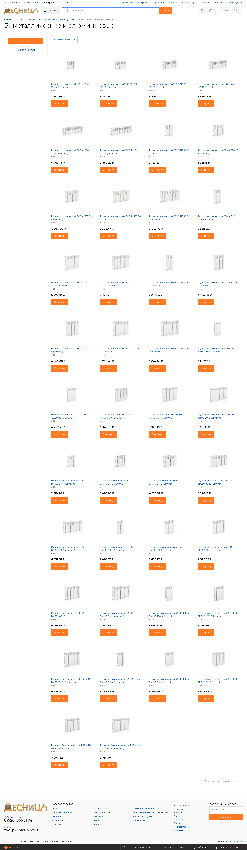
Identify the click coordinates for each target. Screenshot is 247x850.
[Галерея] (236, 39)
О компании (125, 2)
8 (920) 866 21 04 (18, 820)
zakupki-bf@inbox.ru (21, 830)
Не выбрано (14, 2)
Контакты (220, 2)
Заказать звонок (31, 2)
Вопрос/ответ (236, 2)
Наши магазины (203, 2)
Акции (160, 2)
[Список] (241, 39)
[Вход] (202, 11)
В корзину (59, 103)
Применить (25, 41)
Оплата (184, 2)
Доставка (172, 2)
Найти (165, 10)
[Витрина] (232, 39)
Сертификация (143, 2)
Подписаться (226, 817)
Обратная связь (15, 827)
